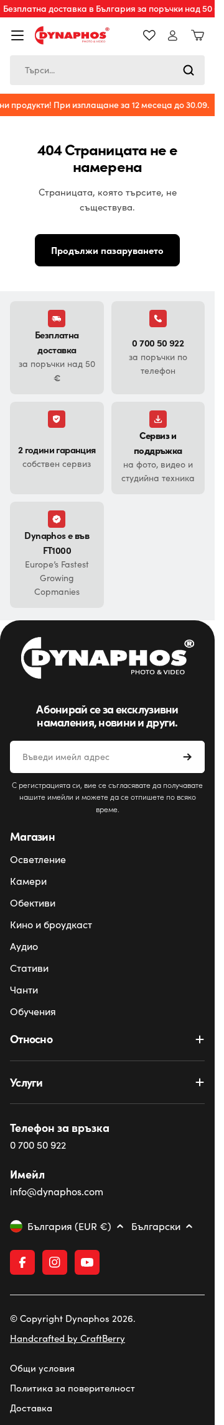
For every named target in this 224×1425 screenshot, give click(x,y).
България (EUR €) (69, 1226)
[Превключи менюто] (17, 35)
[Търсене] (188, 70)
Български (155, 1226)
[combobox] (107, 70)
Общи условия (42, 1368)
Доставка (31, 1407)
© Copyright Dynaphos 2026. (73, 1318)
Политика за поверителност (72, 1388)
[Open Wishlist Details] (149, 35)
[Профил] (172, 35)
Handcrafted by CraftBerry (67, 1338)
